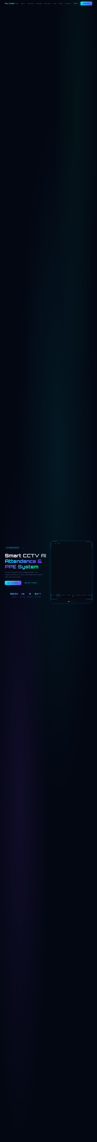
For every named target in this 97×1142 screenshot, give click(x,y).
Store (61, 3)
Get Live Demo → (13, 583)
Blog (54, 3)
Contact (68, 3)
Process (39, 3)
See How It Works (30, 582)
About (23, 3)
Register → (86, 3)
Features (47, 3)
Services (31, 3)
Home (17, 3)
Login (75, 3)
